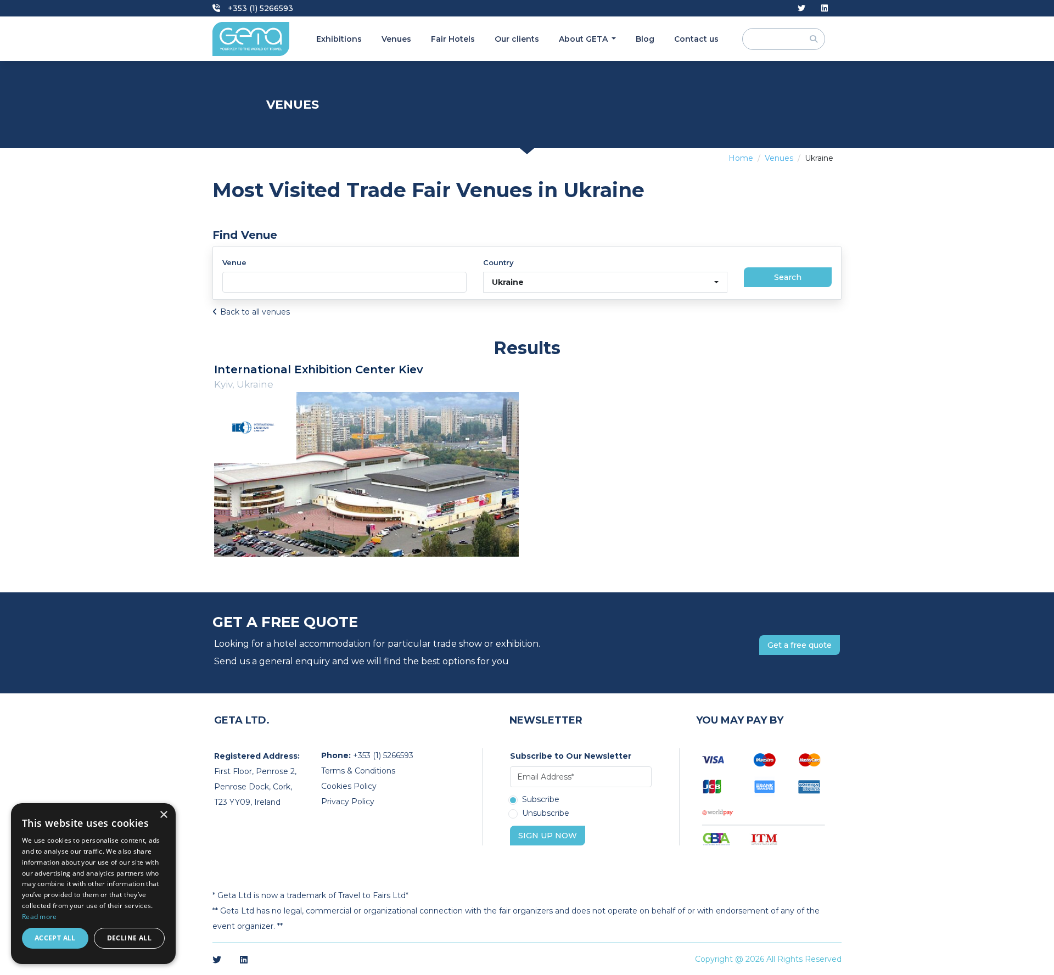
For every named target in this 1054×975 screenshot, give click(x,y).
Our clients (517, 39)
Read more (39, 916)
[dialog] (93, 883)
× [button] (163, 815)
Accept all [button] (55, 938)
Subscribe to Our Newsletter (570, 756)
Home (740, 158)
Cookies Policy (349, 786)
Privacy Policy (347, 801)
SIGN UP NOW (547, 835)
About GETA (584, 39)
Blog (645, 39)
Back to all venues (255, 312)
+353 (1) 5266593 (259, 8)
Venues (396, 39)
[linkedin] (824, 8)
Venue (234, 262)
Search (787, 277)
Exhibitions (339, 39)
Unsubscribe (545, 813)
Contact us (696, 39)
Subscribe (540, 799)
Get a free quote (799, 645)
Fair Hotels (453, 39)
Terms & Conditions (358, 771)
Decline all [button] (129, 938)
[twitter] (801, 8)
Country (498, 262)
